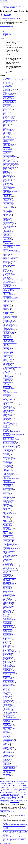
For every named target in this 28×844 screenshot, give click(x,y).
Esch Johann (6, 266)
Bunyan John (6, 190)
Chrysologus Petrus (7, 212)
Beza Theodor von (7, 149)
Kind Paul (5, 426)
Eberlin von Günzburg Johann (10, 250)
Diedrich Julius (6, 237)
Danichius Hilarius (7, 233)
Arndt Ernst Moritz (7, 109)
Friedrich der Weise (7, 289)
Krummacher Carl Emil (8, 441)
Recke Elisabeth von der (8, 583)
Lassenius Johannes (7, 466)
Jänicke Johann (6, 394)
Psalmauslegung (5, 799)
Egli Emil (5, 255)
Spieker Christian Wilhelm (9, 670)
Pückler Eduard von (7, 576)
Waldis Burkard (6, 737)
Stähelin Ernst (6, 676)
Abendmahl (4, 781)
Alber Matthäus (6, 88)
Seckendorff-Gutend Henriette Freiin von (12, 651)
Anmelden (5, 31)
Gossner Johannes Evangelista (10, 317)
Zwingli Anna (6, 774)
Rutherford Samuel (7, 610)
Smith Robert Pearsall (8, 660)
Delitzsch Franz (6, 234)
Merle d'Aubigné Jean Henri (9, 502)
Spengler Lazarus (7, 668)
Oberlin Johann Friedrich (9, 540)
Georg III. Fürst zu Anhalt (9, 300)
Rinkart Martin (6, 596)
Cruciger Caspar (7, 229)
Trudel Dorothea (7, 716)
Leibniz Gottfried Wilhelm (9, 468)
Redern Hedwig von (8, 584)
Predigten (18, 797)
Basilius (5, 128)
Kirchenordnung (21, 792)
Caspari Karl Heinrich (8, 202)
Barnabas (5, 125)
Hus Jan (5, 383)
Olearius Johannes (7, 545)
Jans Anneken (6, 395)
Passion (2, 797)
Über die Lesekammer (8, 717)
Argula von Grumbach (8, 106)
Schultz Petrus (6, 645)
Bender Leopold (7, 137)
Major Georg (6, 490)
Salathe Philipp (6, 617)
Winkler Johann (6, 753)
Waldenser (5, 735)
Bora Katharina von (7, 175)
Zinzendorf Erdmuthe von (9, 768)
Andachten (13, 781)
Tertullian (5, 697)
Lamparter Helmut (7, 457)
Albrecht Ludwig (7, 90)
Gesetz (16, 789)
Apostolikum (4, 783)
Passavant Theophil (7, 559)
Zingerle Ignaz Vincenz (8, 767)
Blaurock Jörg (6, 160)
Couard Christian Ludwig (9, 226)
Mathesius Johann (7, 496)
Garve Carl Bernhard (8, 294)
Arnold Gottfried (7, 112)
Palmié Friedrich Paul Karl (9, 555)
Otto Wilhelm (6, 553)
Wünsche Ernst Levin (8, 756)
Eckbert (5, 253)
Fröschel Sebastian (7, 293)
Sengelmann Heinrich (8, 654)
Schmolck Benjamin (8, 637)
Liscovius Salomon (7, 473)
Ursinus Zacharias (7, 721)
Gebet (4, 789)
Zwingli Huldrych (7, 775)
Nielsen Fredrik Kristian (8, 537)
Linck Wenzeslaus (7, 470)
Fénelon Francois (7, 271)
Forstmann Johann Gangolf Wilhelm (11, 280)
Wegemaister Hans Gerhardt (9, 740)
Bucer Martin (6, 186)
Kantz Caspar (6, 416)
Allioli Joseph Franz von (9, 93)
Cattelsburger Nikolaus (8, 203)
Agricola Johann (7, 82)
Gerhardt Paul (6, 304)
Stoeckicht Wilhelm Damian (9, 686)
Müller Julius (6, 519)
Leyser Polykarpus (7, 469)
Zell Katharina (6, 760)
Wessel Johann (6, 745)
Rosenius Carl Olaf (7, 603)
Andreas (18, 18)
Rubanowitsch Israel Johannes (10, 604)
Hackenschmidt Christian (9, 325)
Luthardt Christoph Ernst (9, 482)
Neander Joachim (7, 529)
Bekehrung (16, 783)
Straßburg (21, 800)
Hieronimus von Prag (8, 368)
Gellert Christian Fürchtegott (9, 298)
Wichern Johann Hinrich (8, 749)
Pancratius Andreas (7, 556)
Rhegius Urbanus (7, 586)
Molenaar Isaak (6, 508)
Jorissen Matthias (7, 402)
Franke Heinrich (7, 284)
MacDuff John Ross (7, 486)
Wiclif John (5, 751)
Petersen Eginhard (7, 564)
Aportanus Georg (7, 104)
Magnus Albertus (7, 488)
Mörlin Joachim (6, 515)
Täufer (4, 693)
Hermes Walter (6, 361)
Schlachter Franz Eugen (8, 630)
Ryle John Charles (7, 613)
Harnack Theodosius (8, 339)
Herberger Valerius (7, 357)
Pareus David (6, 557)
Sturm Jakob (6, 690)
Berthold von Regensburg (9, 144)
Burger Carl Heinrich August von (11, 191)
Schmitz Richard (7, 635)
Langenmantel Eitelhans (8, 463)
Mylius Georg (6, 527)
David (5, 787)
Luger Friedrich (6, 481)
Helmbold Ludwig (7, 355)
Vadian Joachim (6, 723)
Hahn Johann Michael (8, 328)
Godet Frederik (6, 314)
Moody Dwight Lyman (8, 513)
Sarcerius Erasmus (7, 621)
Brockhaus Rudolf (7, 183)
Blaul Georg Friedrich (8, 159)
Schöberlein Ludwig (8, 639)
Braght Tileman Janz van (9, 179)
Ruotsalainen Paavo (7, 607)
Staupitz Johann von (8, 677)
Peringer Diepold (7, 563)
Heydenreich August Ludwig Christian (12, 367)
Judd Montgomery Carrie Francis (11, 404)
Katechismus (5, 792)
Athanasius (5, 114)
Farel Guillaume (7, 270)
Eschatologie (20, 787)
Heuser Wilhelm (7, 365)
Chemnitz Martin (7, 206)
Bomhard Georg (7, 169)
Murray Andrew (7, 520)
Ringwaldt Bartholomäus (9, 595)
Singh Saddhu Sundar (8, 657)
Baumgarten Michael (8, 129)
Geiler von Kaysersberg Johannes (11, 297)
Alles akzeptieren (11, 811)
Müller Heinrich (7, 517)
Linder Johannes (7, 472)
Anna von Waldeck (7, 101)
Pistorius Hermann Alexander (10, 570)
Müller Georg (6, 516)
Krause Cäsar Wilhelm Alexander (11, 439)
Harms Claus (6, 335)
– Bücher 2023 (5, 15)
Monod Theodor (7, 512)
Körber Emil (6, 433)
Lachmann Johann (7, 451)
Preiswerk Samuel (7, 575)
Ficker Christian (7, 273)
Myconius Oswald (7, 525)
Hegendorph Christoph (8, 352)
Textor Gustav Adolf (8, 700)
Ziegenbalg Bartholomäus (9, 766)
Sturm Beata (6, 689)
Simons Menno (6, 655)
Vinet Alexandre (7, 729)
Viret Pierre (5, 731)
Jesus (17, 791)
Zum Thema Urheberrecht (9, 7)
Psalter (13, 799)
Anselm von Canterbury (8, 102)
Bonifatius (5, 171)
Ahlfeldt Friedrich (7, 85)
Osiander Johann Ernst (8, 551)
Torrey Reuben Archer (8, 715)
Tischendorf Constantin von (9, 712)
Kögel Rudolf (6, 430)
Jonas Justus (6, 400)
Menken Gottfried (7, 501)
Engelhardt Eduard (7, 259)
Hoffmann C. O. (7, 372)
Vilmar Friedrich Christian (9, 728)
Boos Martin (6, 173)
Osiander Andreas (7, 549)
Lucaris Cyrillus (7, 480)
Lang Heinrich (6, 461)
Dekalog (9, 787)
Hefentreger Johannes (8, 351)
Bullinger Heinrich (7, 188)
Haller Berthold (6, 331)
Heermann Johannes (8, 349)
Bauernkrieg (10, 783)
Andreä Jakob (6, 97)
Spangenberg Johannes (8, 665)
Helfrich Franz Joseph (8, 353)
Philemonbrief (9, 797)
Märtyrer (14, 795)
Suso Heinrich (6, 692)
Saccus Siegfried (7, 614)
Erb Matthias (6, 262)
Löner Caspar (6, 477)
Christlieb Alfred (7, 208)
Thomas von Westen (8, 709)
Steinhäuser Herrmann (8, 680)
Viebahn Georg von (7, 727)
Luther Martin (6, 485)
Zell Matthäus (6, 762)
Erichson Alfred (6, 263)
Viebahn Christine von (8, 725)
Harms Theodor (6, 337)
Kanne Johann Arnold (8, 414)
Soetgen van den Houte (8, 661)
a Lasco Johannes (7, 78)
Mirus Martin (6, 504)
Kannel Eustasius (7, 415)
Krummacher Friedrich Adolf (10, 443)
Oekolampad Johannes (8, 543)
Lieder (5, 795)
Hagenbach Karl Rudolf (8, 327)
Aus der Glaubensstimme (9, 120)
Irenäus (4, 390)
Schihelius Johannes (7, 629)
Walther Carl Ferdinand (8, 739)
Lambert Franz (6, 454)
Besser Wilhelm (6, 147)
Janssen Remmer (7, 396)
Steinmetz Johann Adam (8, 681)
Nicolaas (5, 536)
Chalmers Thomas (7, 204)
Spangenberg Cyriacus (8, 664)
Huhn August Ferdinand (8, 379)
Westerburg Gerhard (8, 747)
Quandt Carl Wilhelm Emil (9, 578)
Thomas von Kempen (8, 708)
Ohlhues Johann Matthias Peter (10, 544)
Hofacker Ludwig (7, 371)
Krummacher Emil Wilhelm (9, 442)
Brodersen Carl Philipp (8, 184)
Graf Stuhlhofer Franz (8, 320)
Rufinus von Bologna (8, 606)
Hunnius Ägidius (7, 382)
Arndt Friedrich (6, 110)
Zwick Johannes (7, 772)
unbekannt (5, 720)
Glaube (20, 789)
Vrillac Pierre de (7, 733)
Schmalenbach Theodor (8, 634)
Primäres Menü (4, 2)
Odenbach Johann (7, 541)
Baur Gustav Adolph (8, 131)
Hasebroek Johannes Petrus (9, 343)
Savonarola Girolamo (8, 625)
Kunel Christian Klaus (8, 449)
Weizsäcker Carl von (8, 743)
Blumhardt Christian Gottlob (9, 161)
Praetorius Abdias (7, 574)
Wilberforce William (7, 752)
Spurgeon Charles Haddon (9, 673)
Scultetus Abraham (7, 650)
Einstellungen (3, 811)
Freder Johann (6, 286)
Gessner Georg (6, 309)
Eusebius (5, 269)
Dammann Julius (7, 231)
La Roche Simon (7, 450)
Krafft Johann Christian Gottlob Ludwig (12, 434)
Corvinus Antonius (7, 224)
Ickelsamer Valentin (7, 387)
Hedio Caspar (6, 347)
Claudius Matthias (7, 215)
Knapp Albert (6, 429)
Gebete (11, 789)
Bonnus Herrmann (7, 172)
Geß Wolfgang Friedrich (8, 306)
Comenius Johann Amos (8, 223)
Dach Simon (6, 230)
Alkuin (4, 92)
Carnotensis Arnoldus (8, 200)
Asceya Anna (6, 113)
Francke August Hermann (9, 282)
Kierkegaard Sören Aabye (9, 425)
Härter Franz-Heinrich (8, 340)
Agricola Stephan (7, 84)
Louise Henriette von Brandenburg (11, 478)
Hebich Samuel (6, 345)
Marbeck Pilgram (7, 493)
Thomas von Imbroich (8, 706)
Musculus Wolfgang (7, 523)
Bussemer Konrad (7, 194)
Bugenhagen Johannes (8, 187)
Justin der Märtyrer (7, 407)
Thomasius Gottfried (8, 711)
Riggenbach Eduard (7, 594)
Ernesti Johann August (8, 265)
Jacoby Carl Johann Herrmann (10, 392)
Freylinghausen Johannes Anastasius (11, 288)
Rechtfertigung (20, 798)
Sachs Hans (6, 615)
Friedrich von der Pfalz (8, 290)
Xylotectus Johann (7, 759)
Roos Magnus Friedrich (8, 600)
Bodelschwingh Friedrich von (10, 164)
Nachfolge (22, 795)
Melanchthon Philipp (8, 498)
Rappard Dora (6, 580)
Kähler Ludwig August (8, 410)
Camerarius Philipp (7, 196)
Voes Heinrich (6, 732)
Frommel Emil (6, 292)
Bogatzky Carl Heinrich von (9, 167)
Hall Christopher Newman (9, 329)
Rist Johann (6, 598)
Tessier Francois (4, 26)
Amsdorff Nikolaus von (8, 96)
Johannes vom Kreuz (8, 399)
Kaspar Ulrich (6, 421)
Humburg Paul (6, 380)
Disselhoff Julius (7, 241)
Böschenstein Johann (8, 176)
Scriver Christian (7, 649)
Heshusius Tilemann (8, 363)
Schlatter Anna (6, 633)
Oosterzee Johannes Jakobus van (10, 548)
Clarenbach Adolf (7, 214)
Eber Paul (5, 249)
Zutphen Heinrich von (8, 771)
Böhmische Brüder (7, 168)
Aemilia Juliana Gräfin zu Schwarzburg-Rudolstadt (15, 79)
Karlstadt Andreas (7, 419)
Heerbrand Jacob (7, 348)
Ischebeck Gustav (7, 391)
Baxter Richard (6, 133)
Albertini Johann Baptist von (10, 89)
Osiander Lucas (6, 552)
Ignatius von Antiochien (8, 388)
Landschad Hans (7, 459)
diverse (4, 242)
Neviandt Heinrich (7, 533)
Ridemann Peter (7, 587)
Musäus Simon (6, 521)
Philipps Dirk (6, 567)
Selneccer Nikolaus (7, 653)
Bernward (5, 141)
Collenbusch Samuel (8, 222)
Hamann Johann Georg (8, 332)
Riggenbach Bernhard (8, 591)
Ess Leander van (7, 267)
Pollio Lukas (6, 571)
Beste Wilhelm (6, 148)
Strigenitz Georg (7, 688)
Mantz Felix (6, 492)
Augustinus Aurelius (8, 118)
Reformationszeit (5, 800)
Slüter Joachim (6, 658)
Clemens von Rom (7, 218)
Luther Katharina (7, 484)
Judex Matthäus (6, 406)
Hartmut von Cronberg (8, 341)
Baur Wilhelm (6, 132)
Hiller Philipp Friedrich (8, 369)
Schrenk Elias (6, 643)
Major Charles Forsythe (8, 489)
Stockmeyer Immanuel (8, 685)
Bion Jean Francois (7, 155)
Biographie (10, 26)
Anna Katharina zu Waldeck (9, 100)
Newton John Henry (8, 535)
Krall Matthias (6, 435)
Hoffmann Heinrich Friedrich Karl (11, 374)
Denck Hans (6, 235)
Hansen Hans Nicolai (8, 333)
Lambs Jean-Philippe (8, 455)
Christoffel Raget (7, 211)
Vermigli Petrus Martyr (8, 724)
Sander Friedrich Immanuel (9, 619)
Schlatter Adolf (6, 631)
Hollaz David (6, 375)
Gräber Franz (6, 318)
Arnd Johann (6, 108)
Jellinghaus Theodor (8, 398)
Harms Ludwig (6, 336)
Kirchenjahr (14, 792)
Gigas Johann (6, 310)
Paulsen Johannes (7, 561)
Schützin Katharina (7, 646)
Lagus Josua (6, 453)
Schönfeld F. (6, 641)
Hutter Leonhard (7, 386)
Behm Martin (6, 136)
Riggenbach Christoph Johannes (10, 592)
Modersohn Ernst (7, 505)
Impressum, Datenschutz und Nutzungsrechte (13, 6)
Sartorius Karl (6, 622)
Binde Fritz (5, 153)
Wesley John (6, 744)
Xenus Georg (6, 758)
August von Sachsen (8, 117)
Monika (5, 509)
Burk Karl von (6, 192)
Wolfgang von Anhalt (8, 755)
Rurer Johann (6, 608)
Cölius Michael (6, 220)
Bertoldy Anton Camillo (8, 145)
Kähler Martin (6, 411)
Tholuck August (7, 704)
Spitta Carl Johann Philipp (9, 672)
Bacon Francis (6, 122)
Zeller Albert (6, 763)
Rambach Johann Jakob (8, 579)
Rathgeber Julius (7, 582)
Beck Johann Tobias (8, 135)
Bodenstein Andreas (7, 165)
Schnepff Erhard (7, 638)
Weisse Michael (6, 741)
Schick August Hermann (9, 627)
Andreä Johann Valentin (8, 98)
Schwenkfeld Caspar (8, 647)
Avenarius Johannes (7, 121)
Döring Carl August (7, 246)
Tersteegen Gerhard (7, 696)
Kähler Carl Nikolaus (8, 408)
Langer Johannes (7, 465)
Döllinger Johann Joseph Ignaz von (11, 245)
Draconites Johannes (8, 247)
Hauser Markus (6, 344)
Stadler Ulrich (6, 674)
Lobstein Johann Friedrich (9, 474)
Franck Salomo (6, 281)
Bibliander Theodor (7, 152)
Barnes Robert (6, 126)
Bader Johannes (6, 124)
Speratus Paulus (6, 669)
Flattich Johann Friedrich (9, 274)
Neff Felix (5, 531)
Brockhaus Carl (6, 182)
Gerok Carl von (6, 305)
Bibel (5, 785)
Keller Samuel (6, 422)
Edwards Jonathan (7, 254)
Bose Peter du (6, 177)
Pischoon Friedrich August (9, 568)
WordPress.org (6, 35)
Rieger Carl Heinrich (8, 590)
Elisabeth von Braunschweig (10, 257)
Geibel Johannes (7, 296)
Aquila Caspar (6, 105)
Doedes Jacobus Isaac (8, 243)
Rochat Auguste (7, 599)
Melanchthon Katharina (8, 497)
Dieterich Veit (6, 238)
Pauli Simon (6, 560)
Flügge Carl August (7, 278)
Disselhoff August (7, 239)
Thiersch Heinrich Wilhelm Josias (11, 702)
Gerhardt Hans (6, 301)
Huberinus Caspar (7, 376)
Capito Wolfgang (7, 198)
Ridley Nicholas (7, 588)
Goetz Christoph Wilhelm (9, 316)
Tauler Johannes (7, 694)
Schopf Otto (6, 642)
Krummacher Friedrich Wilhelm (10, 445)
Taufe (25, 800)
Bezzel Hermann (7, 151)
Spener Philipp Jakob (8, 666)
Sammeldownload (7, 4)
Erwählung (14, 787)
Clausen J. (5, 216)
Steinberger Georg (7, 678)
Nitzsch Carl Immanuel (8, 539)
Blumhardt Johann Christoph (10, 163)
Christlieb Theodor (7, 210)
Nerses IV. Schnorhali (8, 532)
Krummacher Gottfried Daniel (10, 446)
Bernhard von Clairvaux (8, 140)
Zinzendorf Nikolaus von (9, 770)
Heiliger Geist (6, 790)
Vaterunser (14, 802)
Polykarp (5, 572)
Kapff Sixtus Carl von (8, 418)
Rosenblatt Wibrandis (8, 602)
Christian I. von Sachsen (8, 207)
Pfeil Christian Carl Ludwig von (10, 566)
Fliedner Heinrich (7, 276)
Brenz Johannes (6, 180)
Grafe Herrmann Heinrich (9, 321)
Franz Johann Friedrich (8, 285)
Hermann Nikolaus (7, 359)
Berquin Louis (6, 143)
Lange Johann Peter (7, 462)
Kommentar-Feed (7, 34)
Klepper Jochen (6, 427)
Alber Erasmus (6, 86)
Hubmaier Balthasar (7, 378)
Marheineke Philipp (7, 494)
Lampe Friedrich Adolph (9, 458)
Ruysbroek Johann (7, 611)
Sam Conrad (6, 618)
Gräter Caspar (6, 323)
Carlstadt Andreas (7, 199)
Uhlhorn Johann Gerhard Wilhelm (11, 719)
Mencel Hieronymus (8, 500)
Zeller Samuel (6, 764)
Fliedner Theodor (7, 277)
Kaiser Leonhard (7, 412)
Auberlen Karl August (8, 116)
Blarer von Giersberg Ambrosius (10, 156)
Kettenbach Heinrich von (9, 423)
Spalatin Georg (6, 662)
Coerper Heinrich (7, 219)
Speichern (2, 843)
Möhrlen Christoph (7, 506)
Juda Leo (5, 403)
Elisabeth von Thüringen (9, 258)
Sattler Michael (6, 623)
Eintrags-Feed (6, 33)
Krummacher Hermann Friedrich (10, 447)
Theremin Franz (7, 701)
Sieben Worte (14, 800)
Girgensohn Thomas (8, 312)
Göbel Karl (5, 313)
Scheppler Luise (7, 626)
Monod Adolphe (7, 510)
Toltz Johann (6, 713)
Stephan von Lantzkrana (8, 682)
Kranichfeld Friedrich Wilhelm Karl (11, 438)
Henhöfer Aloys (7, 356)
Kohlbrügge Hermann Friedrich (10, 431)
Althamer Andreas (7, 94)
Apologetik (21, 781)
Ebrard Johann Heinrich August (10, 251)
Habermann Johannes (8, 324)
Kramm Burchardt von (8, 437)
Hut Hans (5, 384)
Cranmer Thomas (7, 227)
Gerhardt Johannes (7, 302)
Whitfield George (7, 748)
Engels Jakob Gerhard (8, 261)
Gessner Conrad (7, 308)
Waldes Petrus (6, 736)
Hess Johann (6, 364)
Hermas (5, 360)
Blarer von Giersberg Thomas (10, 157)
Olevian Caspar (6, 547)
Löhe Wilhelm (6, 476)
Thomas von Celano (8, 705)
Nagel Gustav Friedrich (8, 528)
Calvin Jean (6, 195)
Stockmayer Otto (7, 684)
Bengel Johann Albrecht (8, 139)
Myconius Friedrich (7, 524)
